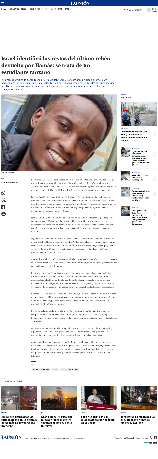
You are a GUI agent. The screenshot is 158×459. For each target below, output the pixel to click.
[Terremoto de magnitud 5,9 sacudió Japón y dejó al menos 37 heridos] (139, 398)
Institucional (129, 438)
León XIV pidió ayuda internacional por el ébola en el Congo (98, 419)
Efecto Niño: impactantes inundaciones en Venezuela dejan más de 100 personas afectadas (19, 421)
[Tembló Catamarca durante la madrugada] (125, 176)
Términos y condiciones (71, 438)
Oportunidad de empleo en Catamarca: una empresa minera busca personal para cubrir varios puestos (140, 158)
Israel (55, 369)
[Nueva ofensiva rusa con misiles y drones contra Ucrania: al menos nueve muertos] (59, 398)
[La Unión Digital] (80, 3)
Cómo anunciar (141, 438)
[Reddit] (14, 214)
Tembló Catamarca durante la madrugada (140, 177)
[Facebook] (14, 207)
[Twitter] (14, 200)
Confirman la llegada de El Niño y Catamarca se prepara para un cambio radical (134, 136)
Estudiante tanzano (41, 369)
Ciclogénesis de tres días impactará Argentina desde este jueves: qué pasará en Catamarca (139, 217)
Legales (83, 438)
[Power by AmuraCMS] (150, 442)
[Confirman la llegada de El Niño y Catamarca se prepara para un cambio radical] (139, 114)
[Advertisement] (79, 32)
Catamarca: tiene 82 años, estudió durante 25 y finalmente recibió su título (141, 195)
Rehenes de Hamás (70, 369)
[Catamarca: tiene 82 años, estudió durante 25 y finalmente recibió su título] (125, 191)
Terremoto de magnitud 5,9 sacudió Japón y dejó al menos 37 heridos (138, 419)
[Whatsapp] (14, 193)
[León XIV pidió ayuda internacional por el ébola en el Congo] (99, 398)
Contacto (118, 438)
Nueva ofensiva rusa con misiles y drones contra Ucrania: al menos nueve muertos (56, 421)
